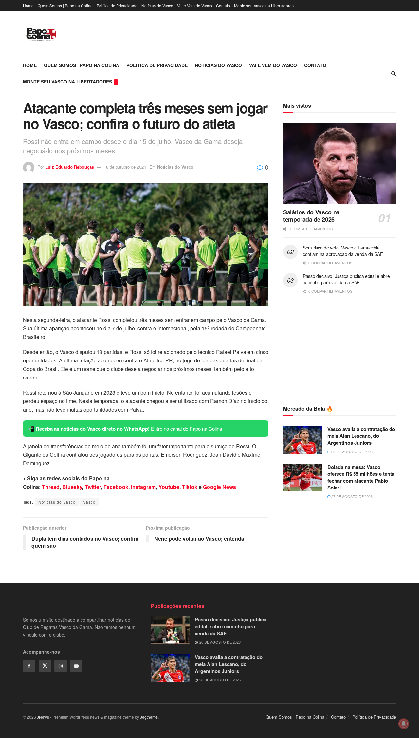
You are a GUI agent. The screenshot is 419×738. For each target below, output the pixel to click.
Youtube (168, 486)
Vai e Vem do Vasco (194, 5)
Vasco (89, 502)
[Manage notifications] (403, 723)
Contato (223, 5)
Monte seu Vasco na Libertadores (264, 5)
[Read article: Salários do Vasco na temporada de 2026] (339, 163)
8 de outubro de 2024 (126, 167)
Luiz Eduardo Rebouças (69, 167)
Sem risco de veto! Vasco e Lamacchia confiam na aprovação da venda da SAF (343, 250)
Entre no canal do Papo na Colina (186, 428)
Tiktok (189, 486)
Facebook (115, 486)
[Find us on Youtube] (76, 666)
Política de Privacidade (117, 5)
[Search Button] (393, 73)
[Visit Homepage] (41, 34)
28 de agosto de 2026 (351, 451)
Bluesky (72, 486)
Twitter (93, 486)
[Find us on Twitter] (45, 666)
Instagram (143, 486)
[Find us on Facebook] (29, 666)
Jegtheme (149, 717)
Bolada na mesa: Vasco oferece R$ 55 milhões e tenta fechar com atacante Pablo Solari (360, 477)
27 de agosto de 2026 (351, 496)
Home (28, 5)
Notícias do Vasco (157, 5)
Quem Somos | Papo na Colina (65, 5)
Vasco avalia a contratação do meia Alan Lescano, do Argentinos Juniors (361, 435)
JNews (43, 717)
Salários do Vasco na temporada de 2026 (311, 216)
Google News (219, 486)
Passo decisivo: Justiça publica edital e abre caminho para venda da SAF (346, 279)
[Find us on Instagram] (60, 666)
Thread (51, 486)
